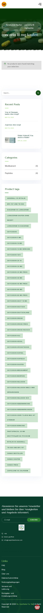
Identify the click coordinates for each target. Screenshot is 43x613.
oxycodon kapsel (15, 353)
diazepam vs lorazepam (18, 210)
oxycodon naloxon (16, 382)
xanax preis (12, 465)
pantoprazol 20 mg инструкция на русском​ (18, 434)
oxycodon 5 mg (14, 237)
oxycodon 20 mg (14, 266)
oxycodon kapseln (16, 358)
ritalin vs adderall (16, 442)
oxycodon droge (15, 318)
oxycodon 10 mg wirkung (18, 249)
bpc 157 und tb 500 (15, 204)
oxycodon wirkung (16, 425)
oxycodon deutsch (16, 307)
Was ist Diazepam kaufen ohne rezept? (12, 113)
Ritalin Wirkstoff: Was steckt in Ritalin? (25, 136)
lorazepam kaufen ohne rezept (18, 218)
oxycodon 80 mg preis (17, 295)
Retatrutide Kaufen (14, 25)
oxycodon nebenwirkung (18, 404)
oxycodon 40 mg (14, 278)
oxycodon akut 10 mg (17, 301)
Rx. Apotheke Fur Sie (24, 604)
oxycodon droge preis (17, 324)
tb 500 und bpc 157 (15, 447)
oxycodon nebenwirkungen (19, 409)
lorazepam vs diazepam (18, 226)
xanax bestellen (15, 453)
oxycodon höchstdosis (18, 347)
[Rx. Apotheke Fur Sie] (4, 4)
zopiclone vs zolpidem (17, 470)
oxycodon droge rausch (18, 330)
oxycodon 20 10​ (14, 260)
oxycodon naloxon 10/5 (18, 398)
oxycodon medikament (17, 370)
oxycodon (12, 232)
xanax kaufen (13, 459)
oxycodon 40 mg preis (17, 283)
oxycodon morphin (16, 376)
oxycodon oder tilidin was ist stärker (21, 417)
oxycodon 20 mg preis (17, 272)
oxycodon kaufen (15, 364)
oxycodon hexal (15, 341)
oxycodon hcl (13, 335)
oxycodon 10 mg (14, 243)
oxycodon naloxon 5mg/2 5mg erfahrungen (21, 390)
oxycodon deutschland (18, 312)
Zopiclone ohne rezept (13, 125)
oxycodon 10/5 (14, 255)
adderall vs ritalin (16, 198)
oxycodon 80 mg (14, 289)
